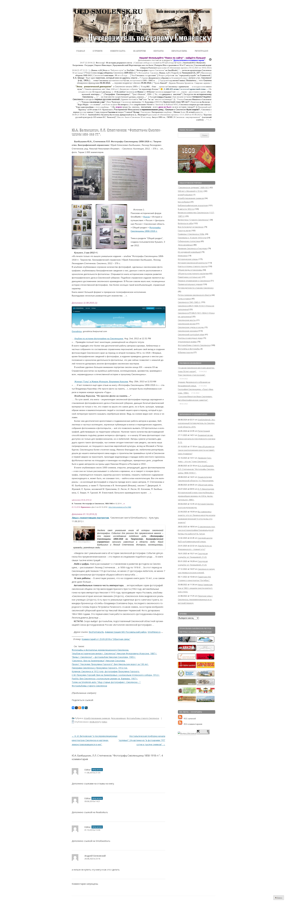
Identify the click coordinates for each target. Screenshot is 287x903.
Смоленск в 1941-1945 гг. (189, 302)
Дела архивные (118, 718)
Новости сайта (117, 51)
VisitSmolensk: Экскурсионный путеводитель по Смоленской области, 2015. (196, 423)
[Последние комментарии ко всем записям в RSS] (181, 724)
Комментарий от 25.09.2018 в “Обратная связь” (106, 639)
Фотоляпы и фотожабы (189, 348)
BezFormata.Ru (96, 632)
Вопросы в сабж (185, 223)
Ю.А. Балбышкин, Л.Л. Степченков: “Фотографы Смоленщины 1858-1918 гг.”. (196, 469)
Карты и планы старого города (192, 266)
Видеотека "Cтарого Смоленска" (193, 219)
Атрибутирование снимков (97, 718)
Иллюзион (183, 255)
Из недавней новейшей (189, 252)
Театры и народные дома (190, 338)
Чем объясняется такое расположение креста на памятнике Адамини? (196, 450)
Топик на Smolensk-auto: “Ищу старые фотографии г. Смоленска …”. (106, 682)
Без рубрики (184, 201)
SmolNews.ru (154, 632)
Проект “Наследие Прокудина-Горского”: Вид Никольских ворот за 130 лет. (110, 664)
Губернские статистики (189, 241)
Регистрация (201, 51)
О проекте (97, 51)
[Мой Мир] (83, 707)
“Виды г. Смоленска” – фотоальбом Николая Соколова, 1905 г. (104, 657)
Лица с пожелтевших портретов (90, 517)
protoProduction (185, 194)
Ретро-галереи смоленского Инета (194, 295)
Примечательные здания (190, 284)
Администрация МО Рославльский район (125, 632)
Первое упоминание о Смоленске (194, 280)
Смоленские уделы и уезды (191, 327)
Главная (80, 51)
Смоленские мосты (187, 320)
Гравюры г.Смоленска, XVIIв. (191, 234)
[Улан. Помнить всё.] (205, 658)
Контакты (159, 51)
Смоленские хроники (188, 331)
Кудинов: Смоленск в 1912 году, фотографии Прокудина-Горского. (106, 671)
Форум (146, 217)
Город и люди (184, 230)
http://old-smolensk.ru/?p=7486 (120, 507)
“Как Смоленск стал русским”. (192, 375)
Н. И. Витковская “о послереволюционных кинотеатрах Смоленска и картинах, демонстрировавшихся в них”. (94, 740)
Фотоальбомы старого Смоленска (89, 685)
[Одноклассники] (79, 707)
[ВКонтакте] (73, 707)
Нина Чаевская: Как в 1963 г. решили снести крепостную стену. (195, 588)
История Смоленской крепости (192, 262)
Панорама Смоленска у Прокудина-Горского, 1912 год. (100, 667)
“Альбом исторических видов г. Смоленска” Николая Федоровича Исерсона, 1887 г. (114, 653)
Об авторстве (139, 51)
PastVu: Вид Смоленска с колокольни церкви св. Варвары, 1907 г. (105, 678)
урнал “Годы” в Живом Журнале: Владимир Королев (102, 381)
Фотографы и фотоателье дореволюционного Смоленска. (100, 650)
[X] (76, 707)
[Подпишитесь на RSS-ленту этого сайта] (181, 718)
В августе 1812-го (186, 209)
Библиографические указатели (193, 205)
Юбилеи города (185, 352)
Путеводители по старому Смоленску (196, 288)
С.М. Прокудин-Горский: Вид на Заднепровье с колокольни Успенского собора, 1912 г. (116, 675)
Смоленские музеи (187, 323)
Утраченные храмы (187, 341)
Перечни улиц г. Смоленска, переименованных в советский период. (195, 599)
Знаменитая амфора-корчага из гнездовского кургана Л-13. (196, 439)
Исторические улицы (188, 259)
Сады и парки (184, 298)
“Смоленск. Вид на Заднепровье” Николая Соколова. (98, 660)
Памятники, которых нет (189, 277)
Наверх (279, 898)
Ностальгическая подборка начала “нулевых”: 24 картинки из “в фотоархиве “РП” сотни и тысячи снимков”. (142, 740)
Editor (104, 721)
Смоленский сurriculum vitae (191, 334)
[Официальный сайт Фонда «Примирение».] (187, 675)
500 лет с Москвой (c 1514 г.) (191, 191)
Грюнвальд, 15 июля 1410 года (192, 237)
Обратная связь (179, 51)
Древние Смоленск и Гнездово (192, 248)
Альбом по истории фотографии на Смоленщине (98, 338)
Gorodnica (77, 331)
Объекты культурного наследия (193, 273)
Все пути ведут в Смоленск (190, 227)
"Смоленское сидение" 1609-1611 (193, 187)
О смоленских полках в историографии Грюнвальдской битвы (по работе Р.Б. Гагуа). (196, 530)
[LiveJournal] (86, 707)
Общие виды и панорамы (190, 270)
